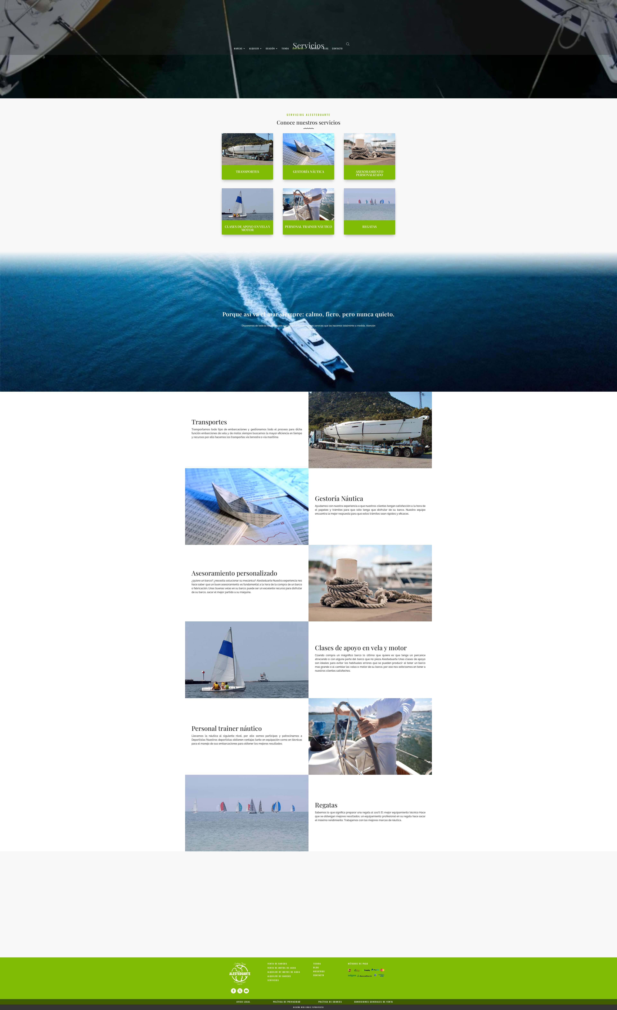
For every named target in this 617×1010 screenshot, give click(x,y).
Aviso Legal (243, 1001)
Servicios (298, 48)
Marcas (238, 48)
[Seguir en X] (239, 990)
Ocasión (270, 48)
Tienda (285, 48)
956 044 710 (254, 905)
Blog (326, 48)
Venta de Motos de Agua (282, 967)
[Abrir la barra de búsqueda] (347, 43)
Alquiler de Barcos (279, 976)
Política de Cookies (330, 1001)
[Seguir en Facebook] (233, 990)
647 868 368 (254, 892)
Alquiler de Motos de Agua (284, 972)
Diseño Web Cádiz (302, 1007)
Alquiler (254, 48)
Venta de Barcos (277, 963)
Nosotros (319, 971)
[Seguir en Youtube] (246, 990)
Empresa (315, 48)
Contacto (337, 48)
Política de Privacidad (287, 1001)
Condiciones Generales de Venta (373, 1001)
